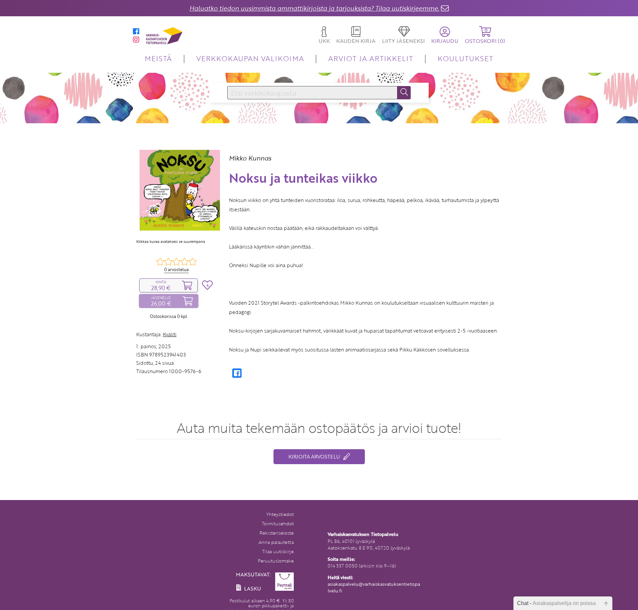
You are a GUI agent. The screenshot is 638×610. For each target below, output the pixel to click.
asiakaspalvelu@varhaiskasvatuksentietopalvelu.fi (374, 587)
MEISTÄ (158, 58)
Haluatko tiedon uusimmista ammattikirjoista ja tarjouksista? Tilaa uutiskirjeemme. (314, 8)
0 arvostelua (176, 269)
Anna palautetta (276, 542)
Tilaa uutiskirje (278, 551)
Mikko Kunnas (250, 158)
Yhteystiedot (280, 514)
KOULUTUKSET (465, 58)
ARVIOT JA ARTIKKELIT (370, 58)
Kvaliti (169, 334)
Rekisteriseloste (277, 532)
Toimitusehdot (278, 523)
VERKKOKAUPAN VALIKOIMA (250, 58)
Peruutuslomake (276, 560)
